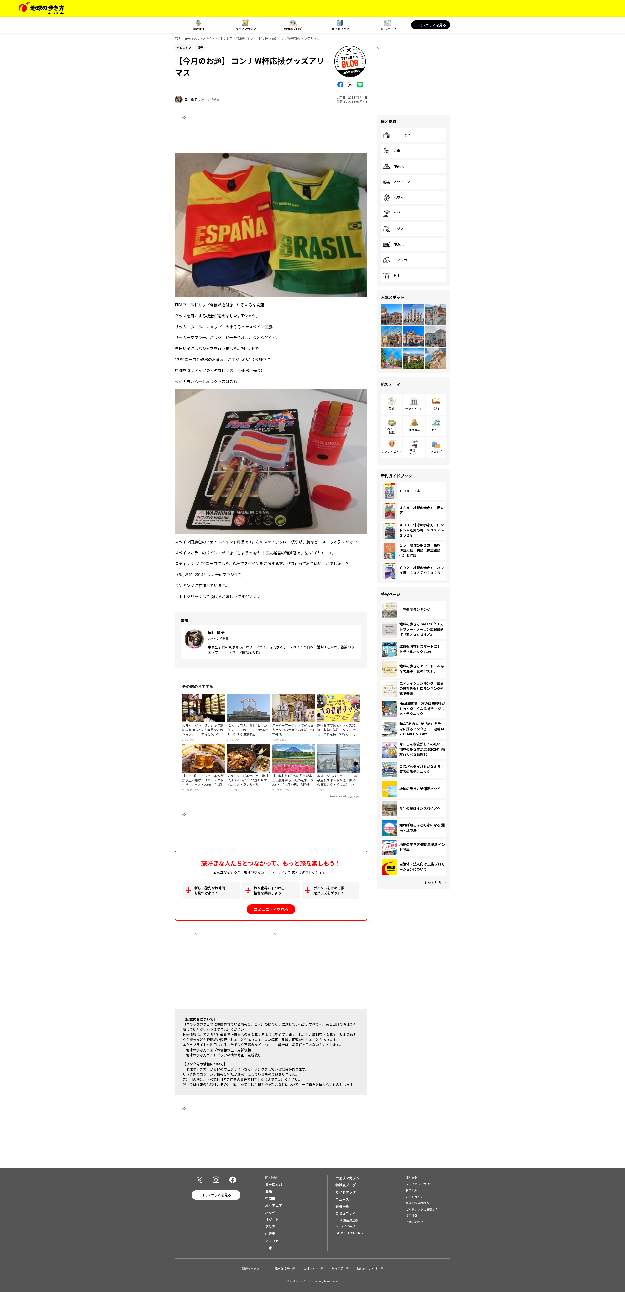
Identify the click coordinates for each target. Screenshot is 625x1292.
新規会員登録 (349, 1220)
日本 (397, 276)
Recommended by (339, 796)
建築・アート (414, 408)
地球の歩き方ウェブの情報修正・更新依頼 (218, 1049)
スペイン (208, 38)
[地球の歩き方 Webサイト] (41, 8)
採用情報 (411, 1215)
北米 (397, 151)
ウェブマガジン (245, 29)
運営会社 (411, 1177)
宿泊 (436, 408)
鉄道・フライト (414, 452)
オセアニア (402, 182)
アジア (399, 229)
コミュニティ (387, 29)
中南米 (399, 166)
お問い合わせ (414, 1222)
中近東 (399, 244)
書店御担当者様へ (417, 1203)
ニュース (342, 1199)
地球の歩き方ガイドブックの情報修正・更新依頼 (223, 1054)
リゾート (400, 213)
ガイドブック (340, 29)
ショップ (436, 451)
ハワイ (399, 198)
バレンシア (225, 38)
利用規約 (411, 1190)
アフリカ (400, 260)
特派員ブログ (293, 29)
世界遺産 (414, 430)
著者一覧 (342, 1206)
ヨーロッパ (191, 38)
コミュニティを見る (431, 24)
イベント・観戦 (391, 430)
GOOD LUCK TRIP (349, 1233)
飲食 (392, 408)
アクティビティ (392, 451)
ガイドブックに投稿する (422, 1209)
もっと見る (432, 882)
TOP (178, 38)
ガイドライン (414, 1196)
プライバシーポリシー (420, 1184)
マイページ (347, 1226)
